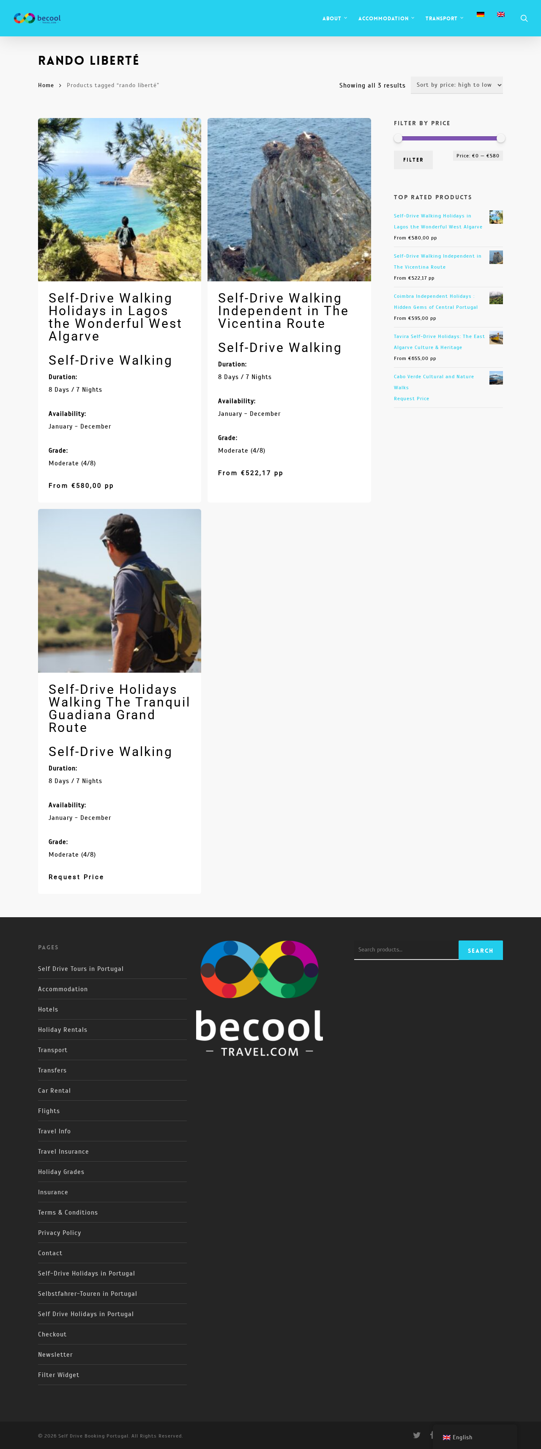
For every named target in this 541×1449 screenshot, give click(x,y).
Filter (413, 160)
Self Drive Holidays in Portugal (86, 1314)
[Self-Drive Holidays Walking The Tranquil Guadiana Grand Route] (119, 590)
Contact (50, 1253)
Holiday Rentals (62, 1030)
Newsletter (55, 1354)
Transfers (52, 1070)
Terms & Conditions (68, 1212)
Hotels (48, 1009)
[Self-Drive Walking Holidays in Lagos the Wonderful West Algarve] (119, 199)
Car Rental (54, 1090)
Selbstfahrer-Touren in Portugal (87, 1294)
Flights (49, 1111)
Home (46, 85)
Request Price (76, 876)
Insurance (53, 1192)
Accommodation (63, 989)
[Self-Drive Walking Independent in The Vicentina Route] (289, 199)
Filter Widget (58, 1375)
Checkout (52, 1334)
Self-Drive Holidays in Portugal (86, 1273)
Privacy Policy (59, 1233)
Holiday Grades (61, 1172)
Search (481, 950)
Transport (53, 1050)
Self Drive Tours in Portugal (81, 969)
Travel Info (54, 1131)
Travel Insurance (63, 1151)
